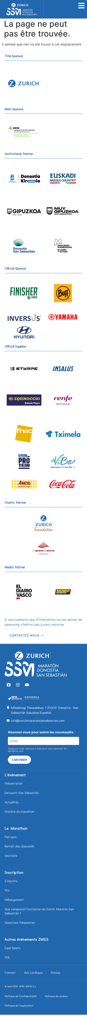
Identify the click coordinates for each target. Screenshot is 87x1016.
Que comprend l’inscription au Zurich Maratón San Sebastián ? (39, 911)
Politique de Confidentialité (20, 996)
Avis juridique (33, 972)
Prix (7, 890)
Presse (55, 972)
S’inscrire (11, 881)
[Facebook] (9, 685)
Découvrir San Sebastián (22, 793)
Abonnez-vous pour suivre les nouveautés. (41, 732)
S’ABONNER (19, 759)
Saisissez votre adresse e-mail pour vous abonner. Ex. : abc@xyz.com (38, 749)
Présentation (13, 783)
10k (7, 957)
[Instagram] (18, 685)
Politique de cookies (56, 996)
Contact (10, 972)
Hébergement (14, 899)
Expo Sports (13, 948)
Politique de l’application (19, 1005)
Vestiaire (11, 855)
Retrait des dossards (19, 846)
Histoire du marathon (19, 811)
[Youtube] (27, 685)
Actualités (12, 802)
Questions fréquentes (20, 922)
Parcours (11, 837)
